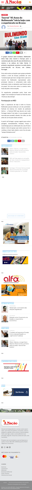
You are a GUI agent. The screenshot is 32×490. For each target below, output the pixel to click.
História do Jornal (6, 475)
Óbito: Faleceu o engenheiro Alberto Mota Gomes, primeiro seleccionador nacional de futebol (19, 151)
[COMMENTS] (24, 52)
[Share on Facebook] (7, 52)
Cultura (19, 137)
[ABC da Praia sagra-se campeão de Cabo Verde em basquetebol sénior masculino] (4, 161)
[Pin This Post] (17, 52)
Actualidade (13, 137)
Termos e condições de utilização (17, 484)
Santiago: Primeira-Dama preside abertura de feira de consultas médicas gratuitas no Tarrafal (20, 169)
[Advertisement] (16, 195)
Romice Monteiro (14, 26)
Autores (3, 467)
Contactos (4, 468)
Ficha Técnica (5, 473)
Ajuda (5, 482)
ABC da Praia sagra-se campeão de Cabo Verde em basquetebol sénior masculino (19, 160)
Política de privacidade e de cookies (19, 482)
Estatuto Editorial (6, 472)
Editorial (3, 470)
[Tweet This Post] (10, 52)
